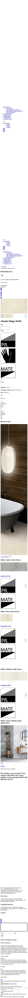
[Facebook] (1, 290)
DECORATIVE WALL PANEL (14, 111)
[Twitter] (1, 291)
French (8, 125)
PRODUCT (6, 107)
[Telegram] (1, 298)
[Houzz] (1, 295)
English (8, 124)
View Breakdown (5, 556)
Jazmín (2, 766)
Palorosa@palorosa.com (6, 915)
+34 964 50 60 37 (18, 915)
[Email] (1, 288)
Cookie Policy (18, 928)
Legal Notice (4, 928)
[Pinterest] (1, 292)
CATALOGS (7, 115)
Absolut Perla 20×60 (6, 685)
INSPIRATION (7, 113)
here (2, 995)
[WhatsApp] (1, 296)
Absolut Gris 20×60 (5, 576)
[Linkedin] (1, 294)
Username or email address (7, 988)
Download (3, 285)
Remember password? (7, 991)
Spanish (8, 127)
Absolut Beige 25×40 (6, 626)
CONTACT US (7, 119)
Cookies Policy (13, 983)
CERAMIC (9, 108)
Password (3, 989)
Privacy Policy (11, 928)
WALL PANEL (10, 112)
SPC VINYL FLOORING (13, 109)
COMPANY (7, 117)
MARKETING (7, 116)
